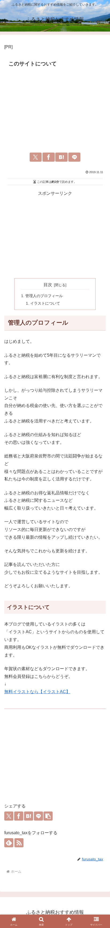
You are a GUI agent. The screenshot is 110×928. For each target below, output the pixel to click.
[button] (48, 816)
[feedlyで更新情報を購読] (8, 842)
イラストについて (45, 303)
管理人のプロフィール (44, 296)
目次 (48, 284)
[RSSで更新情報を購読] (18, 842)
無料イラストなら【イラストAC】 (37, 691)
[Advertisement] (55, 109)
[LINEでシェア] (74, 157)
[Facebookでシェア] (48, 157)
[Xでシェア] (36, 157)
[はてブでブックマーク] (61, 157)
